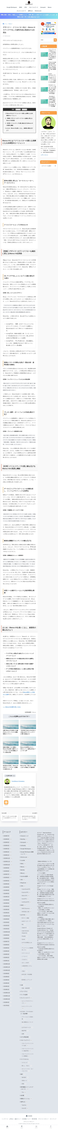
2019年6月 (7, 976)
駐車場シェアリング (27, 980)
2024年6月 (7, 890)
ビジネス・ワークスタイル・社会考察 (27, 1012)
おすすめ (24, 914)
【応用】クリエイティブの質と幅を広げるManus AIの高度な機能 (19, 124)
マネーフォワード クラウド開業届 (27, 1055)
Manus (49, 7)
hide (24, 109)
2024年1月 (7, 896)
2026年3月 (7, 848)
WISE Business (26, 908)
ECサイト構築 (26, 918)
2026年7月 (7, 836)
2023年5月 (7, 903)
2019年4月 (7, 983)
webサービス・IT (27, 921)
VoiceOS (25, 1108)
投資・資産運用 (26, 988)
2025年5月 (7, 880)
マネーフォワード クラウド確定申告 (27, 1049)
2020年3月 (7, 954)
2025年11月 (8, 861)
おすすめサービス (27, 1027)
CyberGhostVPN (27, 889)
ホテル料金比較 (25, 1037)
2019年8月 (7, 973)
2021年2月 (7, 928)
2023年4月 (7, 906)
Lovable (24, 860)
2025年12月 (8, 858)
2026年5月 (7, 842)
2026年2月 (7, 852)
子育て (24, 971)
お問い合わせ (44, 155)
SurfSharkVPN (26, 902)
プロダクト (25, 959)
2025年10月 (8, 864)
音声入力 (30, 10)
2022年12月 (8, 916)
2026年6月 (7, 839)
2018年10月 (8, 999)
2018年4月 (7, 1002)
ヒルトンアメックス (27, 1007)
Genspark (43, 7)
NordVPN (25, 898)
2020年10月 (8, 932)
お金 (23, 985)
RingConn (24, 882)
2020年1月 (7, 960)
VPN (25, 7)
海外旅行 (25, 1077)
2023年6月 (7, 900)
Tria (24, 1092)
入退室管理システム (27, 967)
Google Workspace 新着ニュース (27, 853)
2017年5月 (7, 1005)
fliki (23, 924)
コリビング (25, 1062)
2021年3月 (7, 925)
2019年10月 (8, 970)
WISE (20, 7)
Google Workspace (12, 7)
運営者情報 (34, 1119)
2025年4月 (7, 884)
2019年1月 (7, 989)
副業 (24, 1033)
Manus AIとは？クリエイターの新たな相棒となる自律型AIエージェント (19, 114)
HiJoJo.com (38, 10)
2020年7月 (7, 941)
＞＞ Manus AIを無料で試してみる (12, 707)
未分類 (23, 1095)
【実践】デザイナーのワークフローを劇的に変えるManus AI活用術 (19, 119)
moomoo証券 (25, 876)
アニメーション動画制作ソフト (27, 949)
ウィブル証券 (25, 994)
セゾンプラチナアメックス (27, 1002)
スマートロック (26, 953)
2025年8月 (7, 871)
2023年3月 (7, 909)
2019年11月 (8, 967)
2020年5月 (7, 948)
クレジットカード (21, 10)
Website (6, 805)
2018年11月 (8, 996)
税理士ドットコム (26, 1098)
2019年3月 (7, 986)
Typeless (25, 1105)
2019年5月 (7, 979)
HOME (30, 1116)
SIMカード (25, 1080)
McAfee (23, 870)
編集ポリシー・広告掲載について (23, 1119)
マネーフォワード (33, 7)
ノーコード (25, 956)
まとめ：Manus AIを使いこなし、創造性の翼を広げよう (19, 129)
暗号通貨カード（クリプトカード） (27, 1088)
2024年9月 (7, 887)
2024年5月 (7, 893)
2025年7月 (7, 874)
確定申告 (25, 1030)
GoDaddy (24, 845)
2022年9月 (7, 919)
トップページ (5, 1119)
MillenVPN (25, 895)
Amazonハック (25, 836)
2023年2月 (7, 912)
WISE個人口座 (26, 911)
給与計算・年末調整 (27, 975)
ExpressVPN (26, 892)
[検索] (55, 40)
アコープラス (25, 991)
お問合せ (11, 1119)
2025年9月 (7, 868)
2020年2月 (7, 957)
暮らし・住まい (26, 1065)
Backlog (24, 839)
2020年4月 (7, 951)
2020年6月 (7, 944)
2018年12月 (8, 992)
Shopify (24, 936)
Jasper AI (25, 927)
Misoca (24, 873)
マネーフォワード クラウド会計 (27, 1044)
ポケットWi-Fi (26, 962)
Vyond (24, 939)
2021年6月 (7, 922)
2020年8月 (7, 938)
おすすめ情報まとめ (27, 943)
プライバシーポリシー (43, 1119)
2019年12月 (8, 964)
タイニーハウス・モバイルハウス (27, 1070)
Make (23, 863)
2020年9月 (7, 935)
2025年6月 (7, 877)
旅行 (23, 1074)
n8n (23, 879)
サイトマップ (53, 1119)
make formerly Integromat (25, 932)
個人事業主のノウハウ (27, 1023)
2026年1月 (7, 855)
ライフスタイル (25, 1059)
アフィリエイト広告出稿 (27, 1018)
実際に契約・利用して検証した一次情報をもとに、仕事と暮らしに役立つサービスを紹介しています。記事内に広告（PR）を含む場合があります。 (29, 16)
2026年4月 (7, 845)
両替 (24, 1083)
